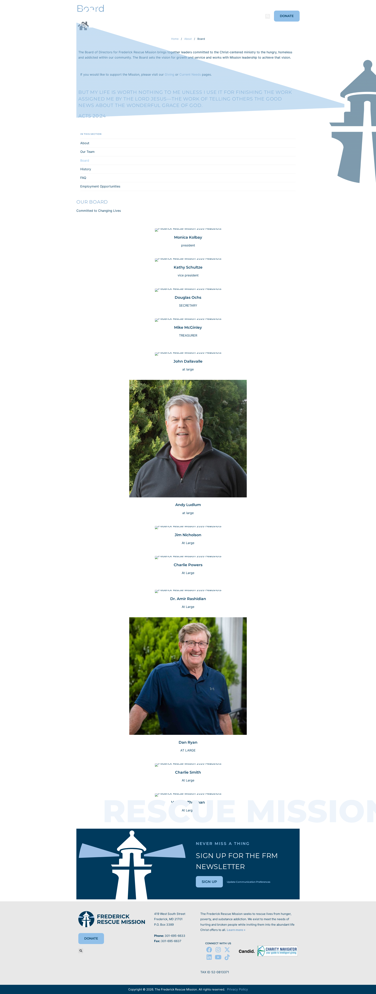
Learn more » (236, 930)
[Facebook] (209, 950)
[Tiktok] (227, 957)
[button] (267, 16)
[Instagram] (218, 950)
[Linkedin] (209, 957)
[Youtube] (218, 957)
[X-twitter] (227, 950)
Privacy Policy (237, 989)
